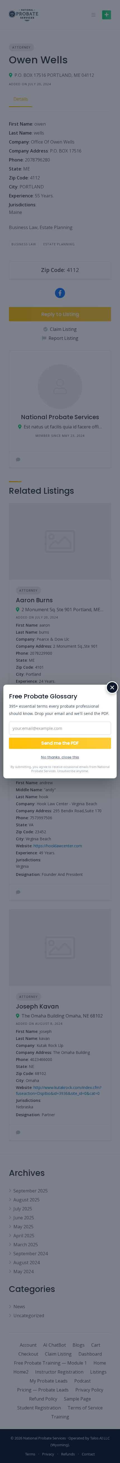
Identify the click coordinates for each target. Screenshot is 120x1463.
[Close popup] (112, 687)
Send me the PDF (60, 743)
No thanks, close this (60, 757)
